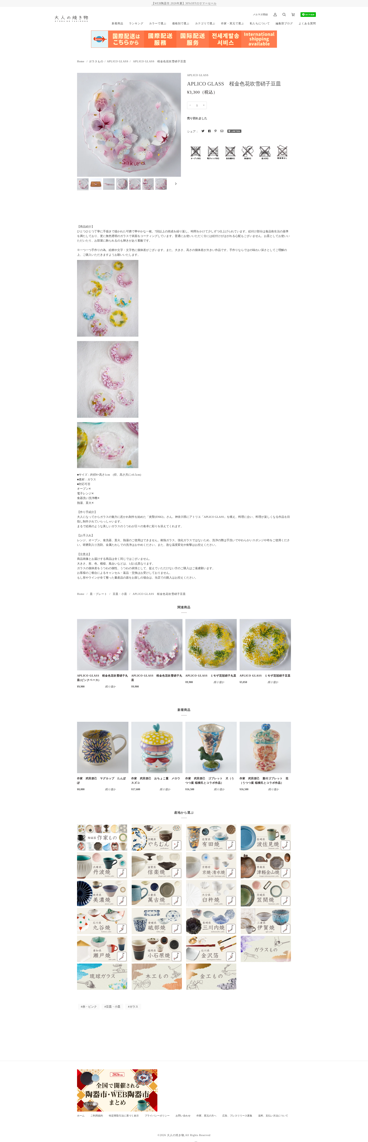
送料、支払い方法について (273, 1115)
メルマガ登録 (260, 14)
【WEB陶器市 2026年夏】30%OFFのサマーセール (184, 3)
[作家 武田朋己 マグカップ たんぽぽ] (102, 747)
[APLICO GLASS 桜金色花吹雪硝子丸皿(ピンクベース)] (102, 644)
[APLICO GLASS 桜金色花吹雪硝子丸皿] (157, 644)
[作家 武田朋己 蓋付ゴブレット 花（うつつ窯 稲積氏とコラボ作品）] (265, 747)
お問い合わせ (183, 1115)
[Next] (175, 183)
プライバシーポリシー (157, 1115)
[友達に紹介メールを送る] (221, 131)
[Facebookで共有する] (209, 131)
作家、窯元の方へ (206, 1115)
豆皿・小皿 (120, 593)
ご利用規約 (96, 1115)
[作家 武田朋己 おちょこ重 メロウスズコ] (157, 747)
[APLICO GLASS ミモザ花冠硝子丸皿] (211, 644)
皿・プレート (98, 593)
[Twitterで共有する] (202, 131)
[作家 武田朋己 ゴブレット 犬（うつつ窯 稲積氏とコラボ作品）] (211, 747)
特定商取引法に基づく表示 (124, 1115)
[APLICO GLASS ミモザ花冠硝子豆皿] (265, 644)
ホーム (81, 1115)
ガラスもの (96, 61)
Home (80, 61)
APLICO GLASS (117, 61)
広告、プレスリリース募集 (237, 1115)
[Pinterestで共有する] (215, 131)
